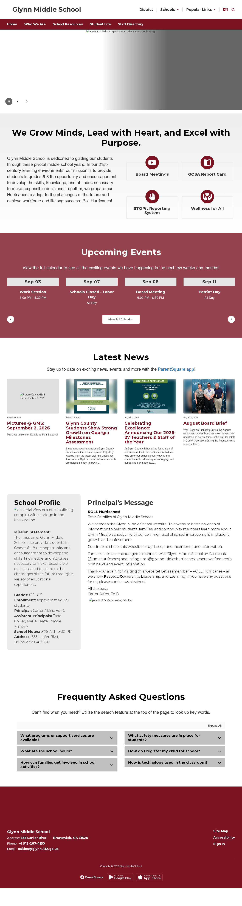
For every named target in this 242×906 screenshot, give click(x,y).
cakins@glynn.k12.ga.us (38, 849)
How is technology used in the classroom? (168, 762)
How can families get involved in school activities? (57, 764)
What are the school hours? (46, 751)
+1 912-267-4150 (32, 843)
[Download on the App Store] (149, 877)
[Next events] (231, 319)
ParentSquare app (176, 369)
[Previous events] (10, 319)
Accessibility (224, 837)
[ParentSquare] (92, 877)
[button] (169, 9)
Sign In (219, 844)
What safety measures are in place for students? (164, 737)
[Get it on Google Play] (120, 877)
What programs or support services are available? (57, 737)
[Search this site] (233, 9)
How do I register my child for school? (164, 751)
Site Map (220, 831)
